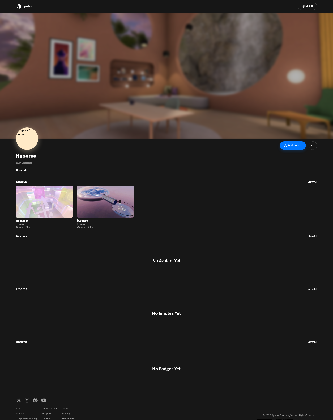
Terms (65, 408)
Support (46, 413)
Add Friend (295, 145)
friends (21, 170)
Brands (20, 413)
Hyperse (20, 224)
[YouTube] (43, 400)
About (19, 408)
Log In (309, 6)
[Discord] (35, 400)
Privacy (66, 413)
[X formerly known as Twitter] (19, 400)
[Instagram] (27, 400)
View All (312, 182)
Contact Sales (49, 408)
